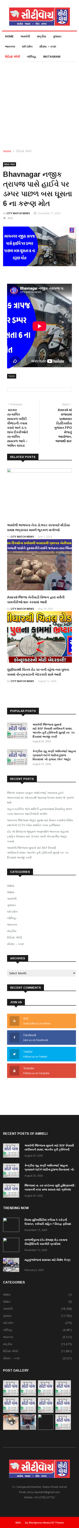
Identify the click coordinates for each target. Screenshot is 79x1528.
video (10, 892)
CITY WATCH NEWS (18, 213)
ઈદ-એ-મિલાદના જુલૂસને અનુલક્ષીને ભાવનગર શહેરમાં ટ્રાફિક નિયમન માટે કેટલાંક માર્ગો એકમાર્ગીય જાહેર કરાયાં (38, 836)
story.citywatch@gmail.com (43, 1492)
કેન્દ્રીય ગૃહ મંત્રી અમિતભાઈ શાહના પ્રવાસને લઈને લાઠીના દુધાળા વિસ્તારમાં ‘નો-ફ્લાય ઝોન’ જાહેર (54, 755)
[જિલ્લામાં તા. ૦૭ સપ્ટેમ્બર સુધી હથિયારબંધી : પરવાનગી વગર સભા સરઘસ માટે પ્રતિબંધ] (12, 1191)
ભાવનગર (10, 46)
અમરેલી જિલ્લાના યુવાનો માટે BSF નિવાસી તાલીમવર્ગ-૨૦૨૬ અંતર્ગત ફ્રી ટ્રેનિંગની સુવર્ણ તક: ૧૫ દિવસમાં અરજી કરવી (37, 852)
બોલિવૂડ (31, 56)
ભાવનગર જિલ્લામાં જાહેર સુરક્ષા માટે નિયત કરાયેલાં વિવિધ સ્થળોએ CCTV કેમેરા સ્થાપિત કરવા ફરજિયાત (40, 822)
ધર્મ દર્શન (27, 46)
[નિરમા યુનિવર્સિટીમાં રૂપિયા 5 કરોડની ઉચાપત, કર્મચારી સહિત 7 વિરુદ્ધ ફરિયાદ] (12, 1225)
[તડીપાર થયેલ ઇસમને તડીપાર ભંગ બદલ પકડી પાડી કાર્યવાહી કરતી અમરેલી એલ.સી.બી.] (28, 1429)
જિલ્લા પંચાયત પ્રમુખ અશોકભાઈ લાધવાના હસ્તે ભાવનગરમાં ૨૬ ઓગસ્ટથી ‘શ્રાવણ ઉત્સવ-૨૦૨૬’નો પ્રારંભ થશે (40, 797)
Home (9, 36)
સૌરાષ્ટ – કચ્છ (47, 46)
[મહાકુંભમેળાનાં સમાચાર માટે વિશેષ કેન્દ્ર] (12, 1265)
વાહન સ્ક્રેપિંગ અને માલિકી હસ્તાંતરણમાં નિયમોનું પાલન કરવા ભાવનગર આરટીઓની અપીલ (39, 811)
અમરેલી (25, 36)
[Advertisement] (39, 103)
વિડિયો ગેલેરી (12, 56)
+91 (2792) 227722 (44, 1497)
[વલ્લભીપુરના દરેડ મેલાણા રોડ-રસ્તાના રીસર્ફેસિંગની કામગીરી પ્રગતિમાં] (12, 1245)
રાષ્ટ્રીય (41, 36)
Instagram (51, 56)
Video (10, 886)
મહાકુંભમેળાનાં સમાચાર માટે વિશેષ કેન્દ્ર (47, 1259)
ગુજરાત (57, 36)
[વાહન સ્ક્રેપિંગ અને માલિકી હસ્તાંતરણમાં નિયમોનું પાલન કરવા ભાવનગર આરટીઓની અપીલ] (28, 1395)
